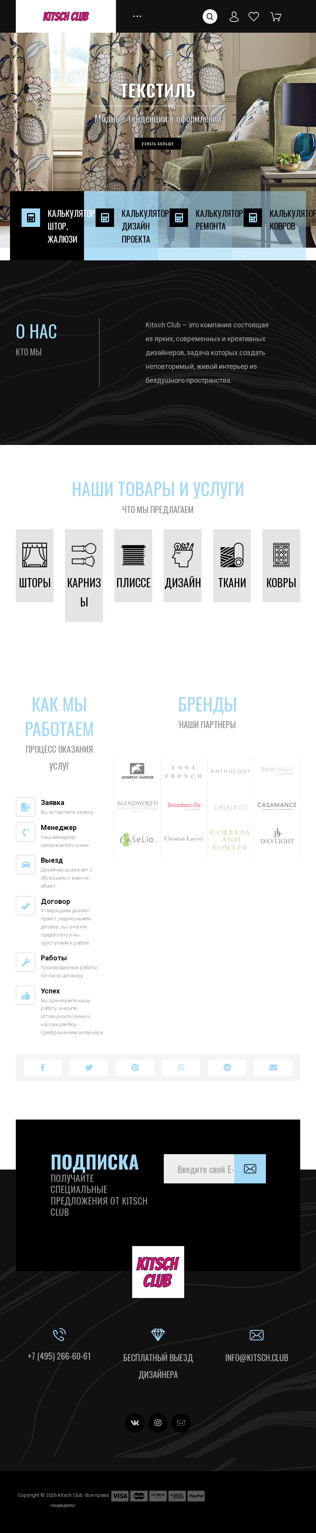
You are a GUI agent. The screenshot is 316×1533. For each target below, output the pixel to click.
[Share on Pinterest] (135, 1067)
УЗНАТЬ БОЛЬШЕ (158, 144)
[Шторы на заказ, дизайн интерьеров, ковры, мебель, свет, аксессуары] (66, 16)
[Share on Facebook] (43, 1067)
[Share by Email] (273, 1067)
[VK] (135, 1423)
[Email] (181, 1423)
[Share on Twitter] (89, 1067)
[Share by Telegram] (227, 1067)
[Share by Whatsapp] (181, 1067)
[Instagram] (158, 1423)
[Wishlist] (254, 16)
